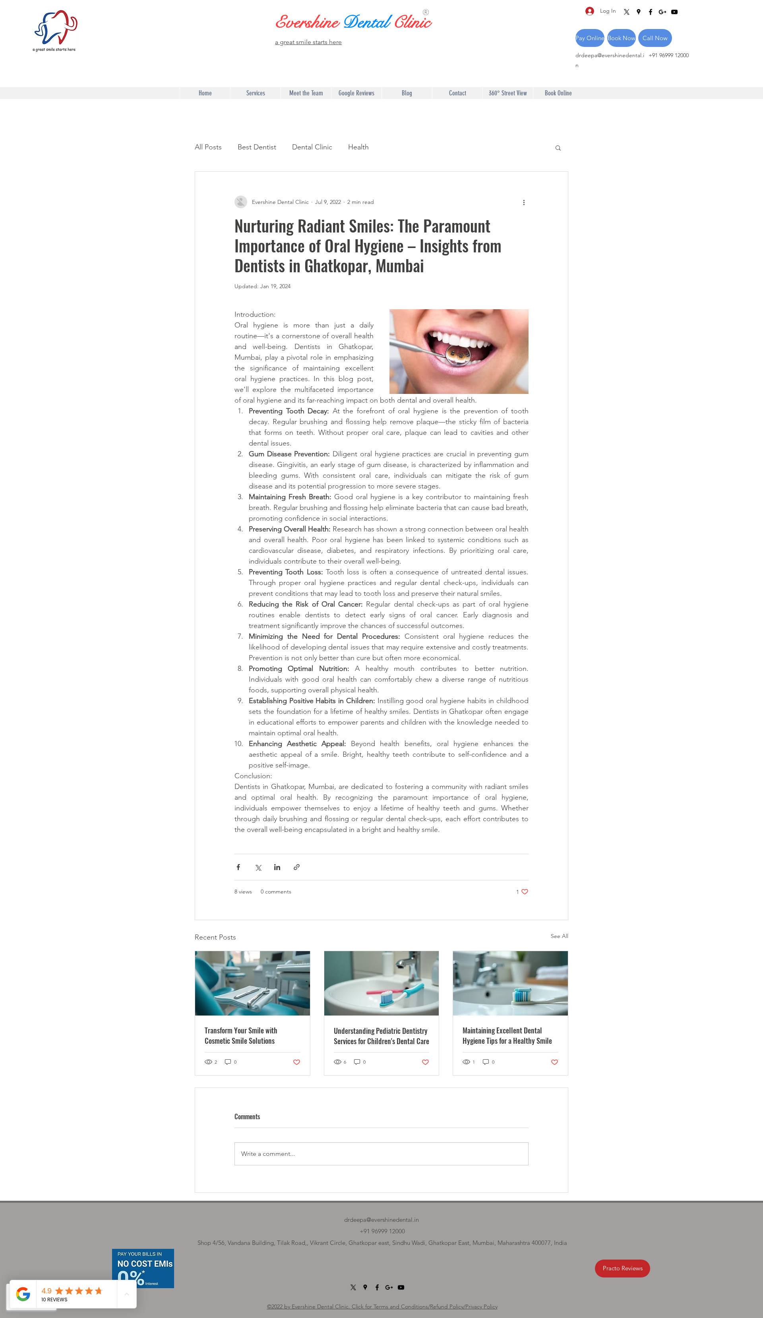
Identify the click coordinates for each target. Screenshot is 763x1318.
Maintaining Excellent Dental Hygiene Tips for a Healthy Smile (507, 1035)
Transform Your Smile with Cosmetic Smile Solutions (241, 1035)
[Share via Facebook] (238, 867)
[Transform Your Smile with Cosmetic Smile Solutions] (252, 983)
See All (559, 936)
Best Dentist (257, 147)
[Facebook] (651, 12)
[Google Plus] (662, 12)
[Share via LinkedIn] (277, 867)
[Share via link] (296, 867)
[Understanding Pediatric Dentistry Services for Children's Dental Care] (381, 983)
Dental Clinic (312, 147)
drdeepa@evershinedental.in (381, 1219)
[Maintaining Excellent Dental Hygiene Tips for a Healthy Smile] (510, 983)
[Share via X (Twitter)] (257, 867)
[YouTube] (674, 12)
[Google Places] (639, 12)
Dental (367, 22)
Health (358, 147)
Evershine (308, 22)
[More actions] (524, 202)
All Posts (208, 147)
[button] (558, 147)
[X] (627, 12)
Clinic (411, 22)
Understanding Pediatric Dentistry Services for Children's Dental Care (381, 1035)
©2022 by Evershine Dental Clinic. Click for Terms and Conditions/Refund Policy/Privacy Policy (382, 1306)
